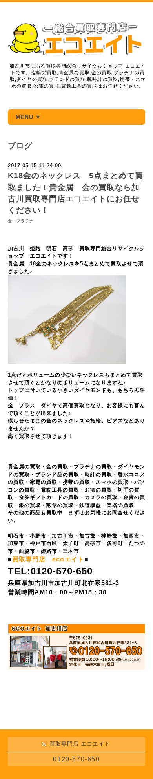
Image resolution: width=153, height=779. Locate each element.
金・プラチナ (21, 221)
